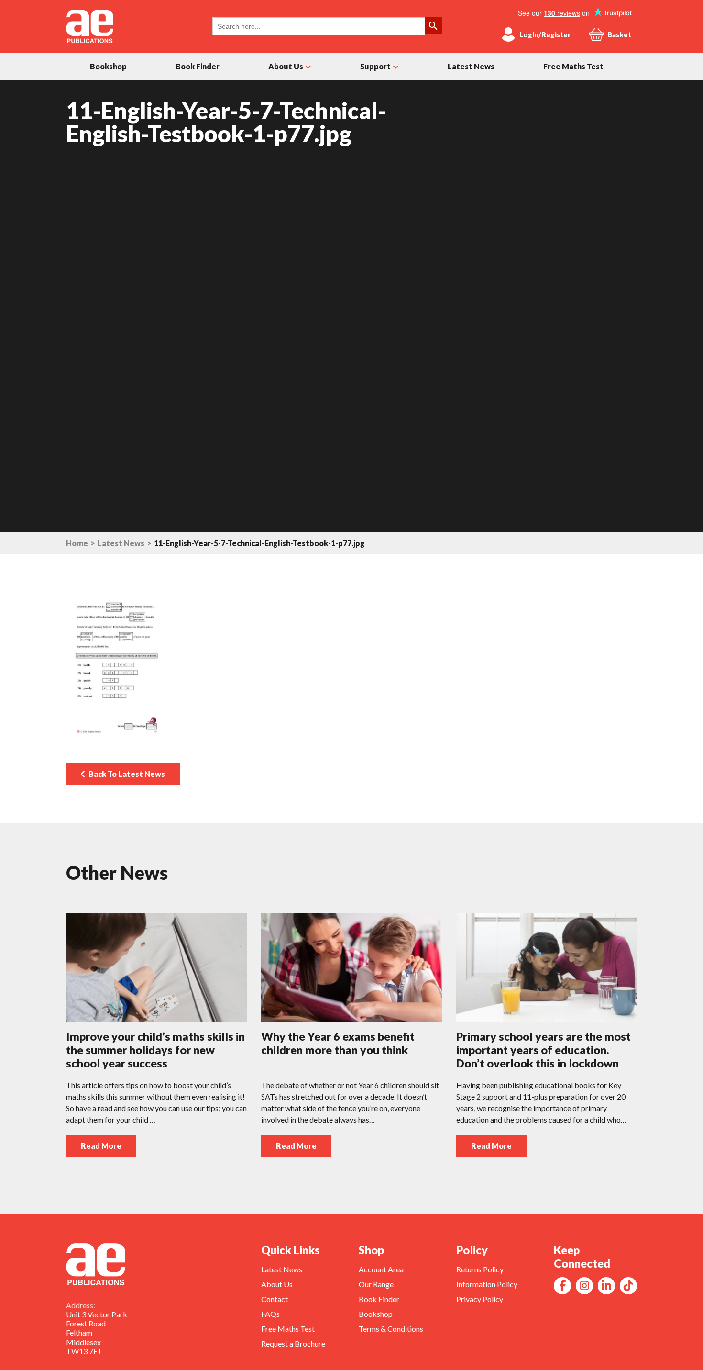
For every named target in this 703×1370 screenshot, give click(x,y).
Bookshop (108, 66)
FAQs (270, 1313)
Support (375, 66)
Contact (274, 1298)
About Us (285, 66)
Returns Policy (480, 1269)
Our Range (376, 1284)
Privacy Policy (479, 1298)
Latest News (471, 66)
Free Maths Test (573, 66)
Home (77, 543)
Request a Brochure (293, 1343)
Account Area (381, 1269)
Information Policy (486, 1284)
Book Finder (198, 66)
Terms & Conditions (391, 1328)
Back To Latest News (125, 773)
